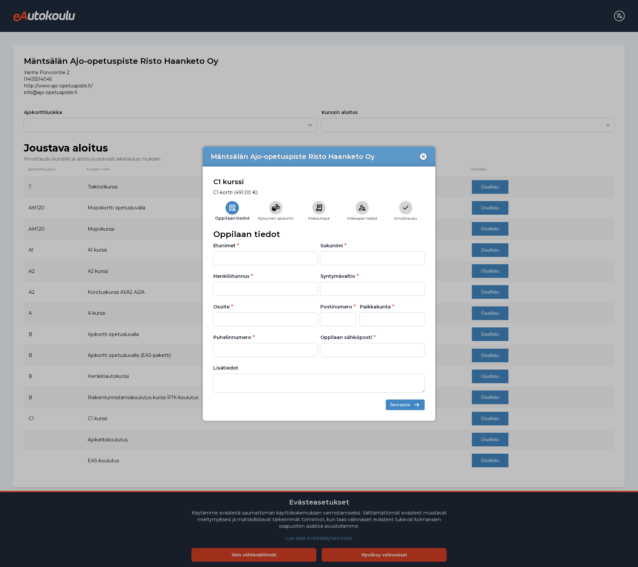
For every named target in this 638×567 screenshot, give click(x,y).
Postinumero (336, 307)
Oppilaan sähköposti (346, 337)
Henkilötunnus (231, 276)
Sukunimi (331, 246)
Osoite (221, 307)
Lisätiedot (225, 368)
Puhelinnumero (232, 337)
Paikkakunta (375, 307)
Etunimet (224, 246)
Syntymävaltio (337, 276)
